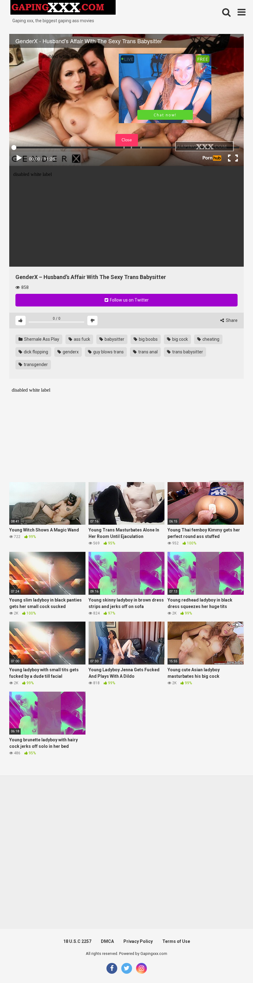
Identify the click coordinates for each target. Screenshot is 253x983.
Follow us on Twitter (129, 300)
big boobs (148, 339)
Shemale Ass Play (41, 339)
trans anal (147, 351)
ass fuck (81, 339)
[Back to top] (232, 964)
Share (231, 320)
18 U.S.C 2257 (77, 941)
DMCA (107, 941)
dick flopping (35, 351)
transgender (35, 364)
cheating (210, 339)
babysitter (114, 339)
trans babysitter (187, 351)
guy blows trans (108, 351)
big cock (179, 339)
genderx (70, 351)
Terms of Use (176, 941)
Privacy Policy (138, 941)
